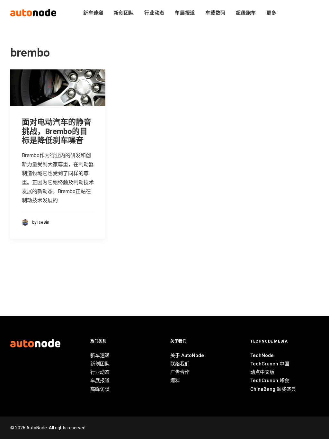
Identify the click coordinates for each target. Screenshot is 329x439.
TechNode (262, 355)
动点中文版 (262, 372)
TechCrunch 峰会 (269, 380)
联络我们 (180, 364)
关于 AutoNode (187, 355)
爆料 (175, 380)
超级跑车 (246, 13)
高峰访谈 (100, 389)
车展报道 (185, 13)
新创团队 (124, 13)
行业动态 (154, 13)
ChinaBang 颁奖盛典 (273, 389)
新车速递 (93, 13)
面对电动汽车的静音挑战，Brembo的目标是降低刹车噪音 (56, 131)
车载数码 (215, 13)
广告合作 (180, 372)
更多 (271, 13)
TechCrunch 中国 (269, 364)
